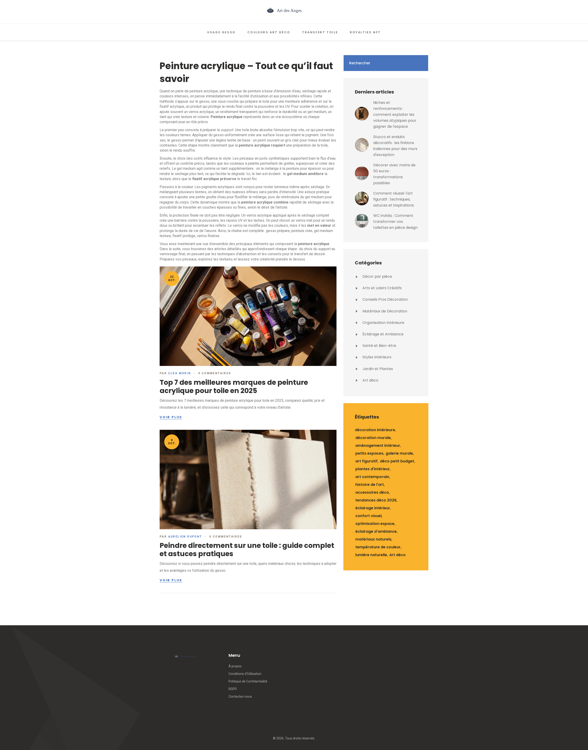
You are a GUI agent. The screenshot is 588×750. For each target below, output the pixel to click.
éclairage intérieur (372, 508)
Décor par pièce (377, 276)
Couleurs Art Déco (268, 32)
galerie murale (399, 453)
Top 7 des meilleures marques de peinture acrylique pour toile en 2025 (234, 386)
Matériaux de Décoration (384, 311)
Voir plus (171, 417)
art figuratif (366, 461)
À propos (235, 666)
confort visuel (368, 515)
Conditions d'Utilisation (245, 674)
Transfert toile (320, 32)
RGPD (233, 689)
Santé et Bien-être (379, 345)
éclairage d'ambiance (376, 531)
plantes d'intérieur (372, 469)
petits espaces (369, 453)
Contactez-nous (240, 696)
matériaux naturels (373, 539)
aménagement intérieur (377, 445)
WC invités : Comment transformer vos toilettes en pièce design (395, 221)
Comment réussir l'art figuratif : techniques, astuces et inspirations (393, 199)
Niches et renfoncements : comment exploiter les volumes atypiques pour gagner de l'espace (394, 114)
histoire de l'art (369, 484)
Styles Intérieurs (376, 357)
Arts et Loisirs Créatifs (382, 288)
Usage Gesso (221, 32)
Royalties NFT (365, 32)
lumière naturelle (371, 555)
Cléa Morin (179, 373)
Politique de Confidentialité (248, 681)
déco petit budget (397, 461)
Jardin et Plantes (377, 368)
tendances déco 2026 (375, 500)
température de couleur (378, 547)
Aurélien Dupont (185, 536)
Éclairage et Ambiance (383, 334)
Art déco (370, 380)
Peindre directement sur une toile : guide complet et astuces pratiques (247, 550)
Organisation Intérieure (383, 322)
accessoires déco (372, 492)
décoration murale (373, 437)
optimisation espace (374, 523)
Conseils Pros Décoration (385, 299)
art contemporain (372, 476)
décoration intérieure (375, 430)
